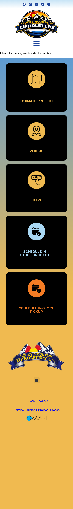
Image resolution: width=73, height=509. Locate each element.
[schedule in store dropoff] (36, 242)
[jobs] (36, 188)
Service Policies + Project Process (37, 409)
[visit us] (36, 138)
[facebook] (24, 4)
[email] (48, 4)
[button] (37, 380)
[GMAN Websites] (36, 418)
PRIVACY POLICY (36, 400)
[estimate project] (36, 87)
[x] (36, 4)
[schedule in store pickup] (36, 298)
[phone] (42, 4)
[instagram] (30, 4)
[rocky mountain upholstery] (36, 24)
